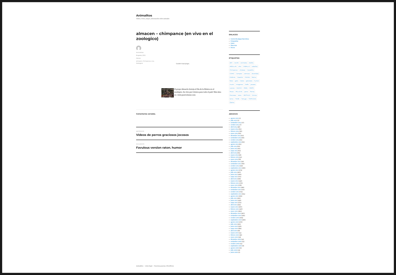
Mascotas (234, 45)
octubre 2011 (235, 192)
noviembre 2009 (236, 241)
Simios (254, 95)
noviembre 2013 (236, 138)
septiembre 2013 (236, 142)
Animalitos (144, 15)
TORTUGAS (252, 99)
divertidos (255, 73)
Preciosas (233, 95)
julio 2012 (234, 172)
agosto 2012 (234, 170)
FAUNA (247, 77)
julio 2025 (234, 120)
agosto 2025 (235, 118)
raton (240, 95)
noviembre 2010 (236, 215)
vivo (152, 61)
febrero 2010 (235, 235)
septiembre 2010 (236, 220)
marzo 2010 (234, 233)
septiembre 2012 (236, 168)
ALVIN (236, 63)
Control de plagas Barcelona (240, 39)
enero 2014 (234, 133)
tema (231, 99)
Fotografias (234, 41)
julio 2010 (234, 224)
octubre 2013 (235, 140)
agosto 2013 (234, 144)
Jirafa (247, 84)
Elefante (232, 77)
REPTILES (247, 95)
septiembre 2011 (236, 194)
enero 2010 (234, 237)
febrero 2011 (235, 209)
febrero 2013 (235, 157)
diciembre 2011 (235, 187)
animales (244, 63)
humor (256, 81)
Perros (233, 47)
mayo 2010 (234, 228)
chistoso (242, 70)
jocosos (253, 84)
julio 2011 (234, 198)
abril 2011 (234, 205)
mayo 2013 (234, 151)
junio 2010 (234, 226)
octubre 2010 (235, 218)
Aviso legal (148, 266)
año (240, 66)
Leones (232, 88)
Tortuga (244, 99)
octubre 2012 (235, 166)
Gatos (232, 43)
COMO (232, 73)
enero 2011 (234, 211)
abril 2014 (234, 127)
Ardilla (251, 63)
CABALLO (246, 66)
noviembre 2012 (236, 164)
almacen (139, 61)
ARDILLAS (233, 66)
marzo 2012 (234, 181)
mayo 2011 (234, 202)
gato (236, 81)
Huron (232, 84)
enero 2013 (234, 159)
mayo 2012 (234, 177)
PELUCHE (239, 91)
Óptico (232, 102)
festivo (254, 77)
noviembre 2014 (236, 123)
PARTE (251, 88)
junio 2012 (234, 174)
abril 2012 (234, 179)
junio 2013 (234, 148)
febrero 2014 (235, 131)
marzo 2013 (234, 155)
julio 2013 (234, 146)
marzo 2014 (234, 129)
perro (246, 91)
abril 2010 (234, 231)
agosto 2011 (234, 196)
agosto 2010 (234, 222)
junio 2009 (234, 252)
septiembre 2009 (236, 246)
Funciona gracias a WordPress (164, 266)
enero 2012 (234, 185)
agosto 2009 (235, 248)
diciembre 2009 (236, 239)
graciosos (249, 81)
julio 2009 (234, 250)
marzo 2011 (234, 207)
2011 (231, 63)
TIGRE (237, 99)
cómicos (247, 73)
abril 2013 (234, 153)
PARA (245, 88)
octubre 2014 (235, 125)
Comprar (239, 73)
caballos (254, 66)
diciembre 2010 (236, 213)
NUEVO (239, 88)
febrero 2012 (235, 183)
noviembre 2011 (236, 190)
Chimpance (147, 61)
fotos (231, 81)
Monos (138, 58)
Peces (232, 91)
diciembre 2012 (236, 161)
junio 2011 (234, 200)
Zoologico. (139, 63)
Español (240, 77)
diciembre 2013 (235, 135)
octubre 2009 (235, 244)
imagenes (239, 84)
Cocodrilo (250, 70)
